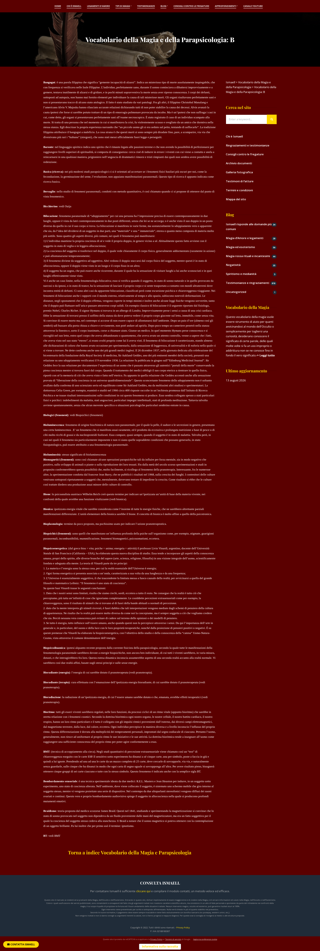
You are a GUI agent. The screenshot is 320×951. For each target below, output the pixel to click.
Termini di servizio (173, 939)
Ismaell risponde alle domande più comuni (249, 226)
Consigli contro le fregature (191, 5)
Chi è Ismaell (74, 5)
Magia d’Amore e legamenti (244, 238)
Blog (163, 5)
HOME (57, 5)
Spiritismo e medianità (241, 274)
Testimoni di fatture (240, 181)
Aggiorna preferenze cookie (205, 939)
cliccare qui (143, 891)
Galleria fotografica (239, 172)
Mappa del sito (236, 199)
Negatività (233, 265)
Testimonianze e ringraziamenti (247, 283)
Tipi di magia (123, 5)
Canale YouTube (253, 5)
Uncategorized (236, 292)
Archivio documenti (239, 163)
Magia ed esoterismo (240, 247)
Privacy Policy (183, 927)
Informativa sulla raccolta (160, 946)
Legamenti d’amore (98, 5)
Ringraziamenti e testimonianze (247, 145)
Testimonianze (146, 5)
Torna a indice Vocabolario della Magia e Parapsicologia (129, 852)
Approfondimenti (225, 5)
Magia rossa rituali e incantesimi (248, 256)
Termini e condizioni (239, 190)
